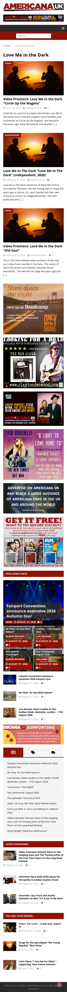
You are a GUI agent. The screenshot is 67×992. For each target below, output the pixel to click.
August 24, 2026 (30, 883)
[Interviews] (9, 855)
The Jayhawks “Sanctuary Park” (23, 798)
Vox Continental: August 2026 (45, 653)
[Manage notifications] (59, 984)
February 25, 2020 (15, 179)
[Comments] (53, 752)
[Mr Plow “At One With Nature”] (9, 696)
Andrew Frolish (34, 108)
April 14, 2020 (13, 108)
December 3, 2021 (31, 930)
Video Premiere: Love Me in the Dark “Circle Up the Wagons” (32, 101)
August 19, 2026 (30, 902)
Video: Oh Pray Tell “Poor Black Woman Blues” (32, 803)
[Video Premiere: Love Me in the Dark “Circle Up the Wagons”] (33, 78)
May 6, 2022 (27, 968)
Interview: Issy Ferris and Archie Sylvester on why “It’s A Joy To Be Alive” (41, 897)
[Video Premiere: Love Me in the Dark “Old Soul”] (33, 225)
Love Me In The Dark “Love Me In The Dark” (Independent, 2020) (33, 173)
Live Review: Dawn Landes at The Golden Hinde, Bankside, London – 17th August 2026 (48, 625)
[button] (62, 28)
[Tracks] (9, 927)
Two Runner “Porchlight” (12, 653)
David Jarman (37, 179)
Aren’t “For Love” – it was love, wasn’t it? (40, 925)
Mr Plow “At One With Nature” (18, 630)
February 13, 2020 (15, 255)
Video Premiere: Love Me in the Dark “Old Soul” (32, 248)
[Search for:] (33, 35)
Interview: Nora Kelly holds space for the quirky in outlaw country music (39, 878)
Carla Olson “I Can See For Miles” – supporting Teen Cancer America (38, 963)
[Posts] (13, 752)
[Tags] (33, 752)
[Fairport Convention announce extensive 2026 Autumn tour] (9, 679)
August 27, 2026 (26, 622)
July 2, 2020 (27, 949)
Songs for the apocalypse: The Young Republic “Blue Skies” (39, 944)
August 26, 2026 (14, 865)
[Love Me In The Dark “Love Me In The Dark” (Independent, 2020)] (33, 150)
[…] (55, 124)
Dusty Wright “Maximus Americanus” (27, 830)
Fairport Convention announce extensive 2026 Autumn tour (31, 611)
